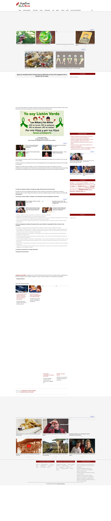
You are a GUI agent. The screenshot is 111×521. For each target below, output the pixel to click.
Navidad (71, 188)
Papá (82, 188)
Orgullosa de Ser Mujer (61, 483)
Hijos (73, 186)
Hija (94, 184)
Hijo (71, 186)
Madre (80, 186)
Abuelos (75, 183)
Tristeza (77, 191)
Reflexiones (83, 189)
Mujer (92, 186)
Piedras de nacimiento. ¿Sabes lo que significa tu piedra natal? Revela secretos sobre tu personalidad (86, 480)
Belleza (81, 183)
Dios (88, 183)
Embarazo (84, 184)
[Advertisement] (74, 4)
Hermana (88, 184)
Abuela (72, 183)
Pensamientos (90, 188)
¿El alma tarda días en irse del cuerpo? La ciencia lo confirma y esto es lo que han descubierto (86, 466)
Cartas (86, 183)
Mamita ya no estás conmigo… (29, 390)
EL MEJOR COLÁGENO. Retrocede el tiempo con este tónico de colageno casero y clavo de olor (85, 470)
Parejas (84, 188)
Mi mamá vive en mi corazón (27, 392)
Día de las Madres (77, 184)
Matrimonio (88, 186)
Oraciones (76, 188)
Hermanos (91, 184)
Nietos (74, 188)
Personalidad (72, 189)
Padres (79, 188)
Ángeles (84, 191)
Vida (81, 191)
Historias (76, 186)
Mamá (84, 186)
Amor (78, 183)
